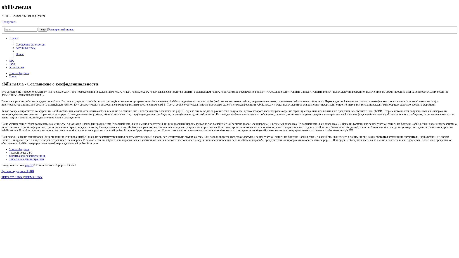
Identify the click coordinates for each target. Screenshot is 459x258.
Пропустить (8, 21)
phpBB (29, 165)
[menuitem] (30, 44)
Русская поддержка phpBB (17, 171)
